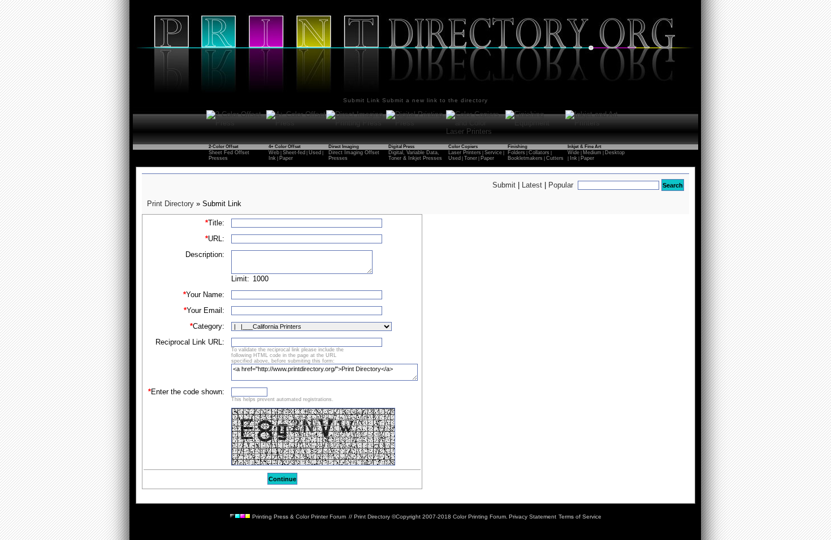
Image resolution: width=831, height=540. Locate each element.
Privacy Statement (532, 516)
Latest (532, 185)
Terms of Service (580, 516)
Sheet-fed (294, 152)
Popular (560, 185)
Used (315, 152)
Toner (470, 158)
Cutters (555, 158)
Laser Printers (464, 152)
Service (493, 152)
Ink (272, 158)
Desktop (615, 152)
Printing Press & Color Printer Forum (298, 516)
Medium (592, 152)
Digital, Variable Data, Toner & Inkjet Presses (415, 155)
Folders (516, 152)
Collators (539, 152)
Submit (504, 185)
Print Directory (170, 203)
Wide (573, 152)
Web (274, 152)
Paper (286, 158)
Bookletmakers (525, 158)
